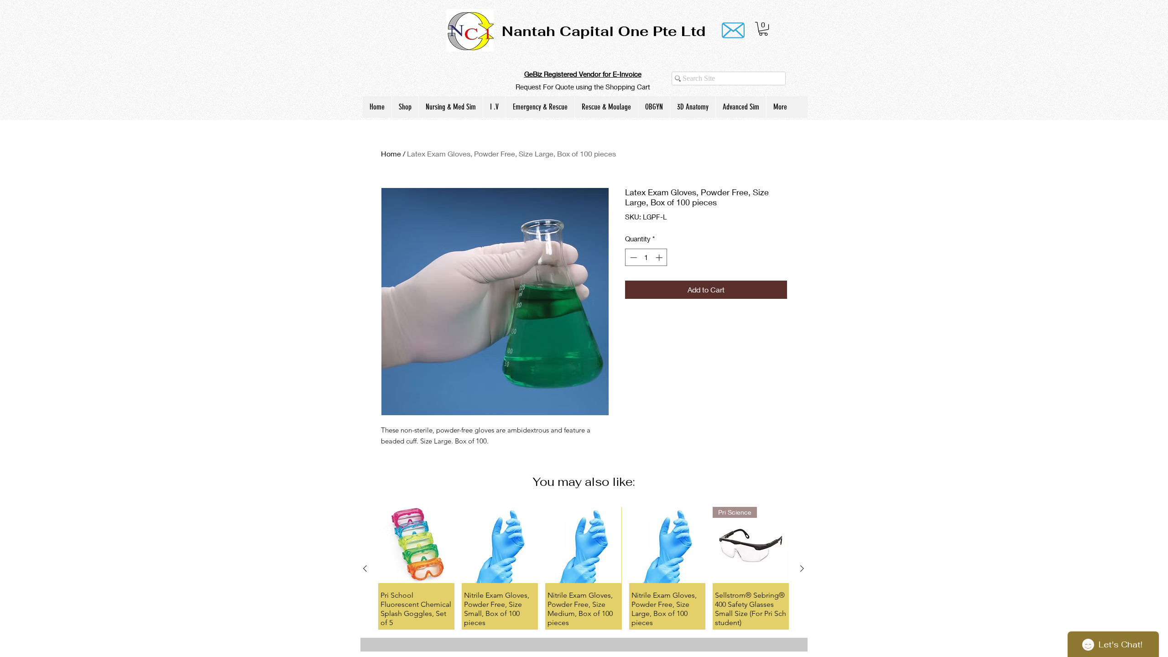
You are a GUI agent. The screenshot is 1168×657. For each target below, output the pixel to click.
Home (391, 153)
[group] (584, 568)
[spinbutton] (646, 257)
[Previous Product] (365, 568)
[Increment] (660, 257)
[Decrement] (632, 257)
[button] (763, 29)
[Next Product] (802, 568)
